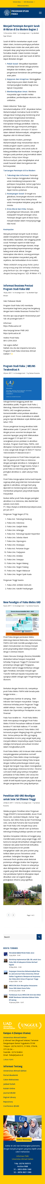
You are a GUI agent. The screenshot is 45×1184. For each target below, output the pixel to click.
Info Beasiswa (28, 2)
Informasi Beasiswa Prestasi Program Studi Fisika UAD (18, 287)
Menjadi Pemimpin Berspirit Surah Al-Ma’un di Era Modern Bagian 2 (21, 27)
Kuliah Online (9, 1088)
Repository (8, 1102)
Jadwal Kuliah (9, 1084)
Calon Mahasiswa (11, 1079)
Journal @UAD (9, 1093)
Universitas (17, 2)
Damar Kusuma (34, 373)
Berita (18, 803)
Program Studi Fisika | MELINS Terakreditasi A (19, 367)
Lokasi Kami (8, 1059)
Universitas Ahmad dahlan (14, 1071)
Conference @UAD (11, 1106)
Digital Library (9, 1097)
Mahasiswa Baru (23, 6)
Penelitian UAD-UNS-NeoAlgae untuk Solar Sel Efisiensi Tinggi (19, 797)
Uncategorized (24, 33)
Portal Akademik (10, 1075)
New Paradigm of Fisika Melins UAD (22, 602)
